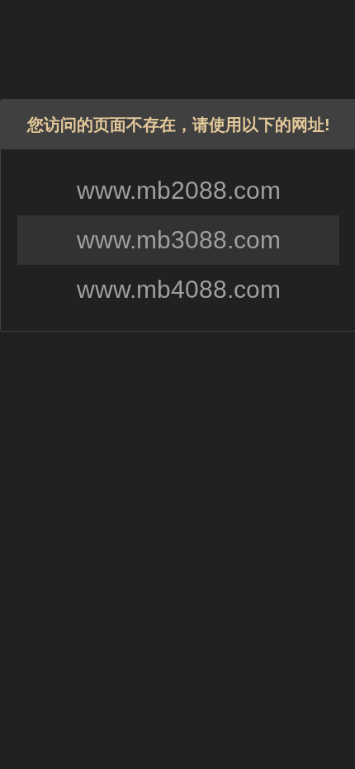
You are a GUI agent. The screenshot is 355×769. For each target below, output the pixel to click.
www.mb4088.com (179, 289)
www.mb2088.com (179, 190)
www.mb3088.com (179, 239)
